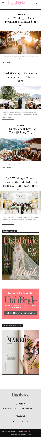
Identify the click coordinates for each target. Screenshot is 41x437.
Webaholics (30, 408)
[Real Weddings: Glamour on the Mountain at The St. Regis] (20, 97)
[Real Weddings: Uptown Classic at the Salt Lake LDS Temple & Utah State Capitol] (20, 202)
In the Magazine (20, 15)
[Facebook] (13, 422)
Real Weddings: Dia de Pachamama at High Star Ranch (20, 22)
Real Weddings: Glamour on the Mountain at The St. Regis (20, 77)
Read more (7, 62)
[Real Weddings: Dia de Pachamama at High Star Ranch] (20, 42)
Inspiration (20, 125)
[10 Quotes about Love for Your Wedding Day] (20, 149)
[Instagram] (18, 422)
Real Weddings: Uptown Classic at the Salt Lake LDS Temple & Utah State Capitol (21, 182)
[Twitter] (27, 422)
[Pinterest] (23, 422)
